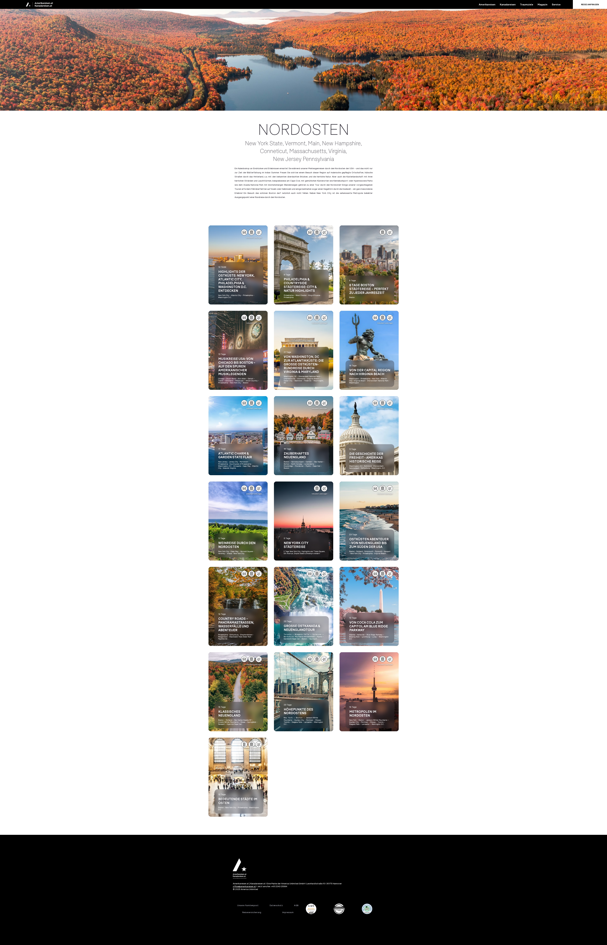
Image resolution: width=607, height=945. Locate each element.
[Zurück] (20, 55)
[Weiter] (586, 55)
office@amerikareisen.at (244, 886)
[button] (487, 4)
